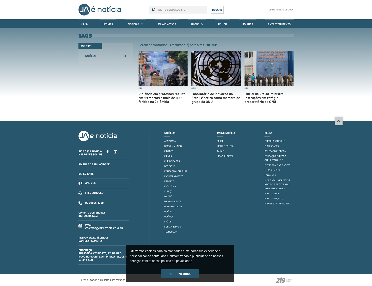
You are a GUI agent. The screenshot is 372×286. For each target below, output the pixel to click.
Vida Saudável (225, 156)
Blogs (195, 24)
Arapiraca (170, 141)
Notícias (133, 24)
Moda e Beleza (225, 146)
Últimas (107, 24)
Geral (220, 141)
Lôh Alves (270, 175)
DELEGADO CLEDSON (275, 151)
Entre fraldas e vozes (277, 165)
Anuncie (90, 183)
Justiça (168, 191)
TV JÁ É (220, 151)
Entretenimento (279, 24)
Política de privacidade (94, 164)
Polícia (222, 24)
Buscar (217, 10)
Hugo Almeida (272, 170)
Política (247, 24)
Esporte (169, 181)
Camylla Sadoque (274, 141)
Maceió (168, 196)
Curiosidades (172, 161)
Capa (84, 24)
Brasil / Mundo (173, 146)
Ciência (168, 156)
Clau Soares (271, 146)
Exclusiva (170, 186)
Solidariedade (172, 226)
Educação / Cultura (175, 171)
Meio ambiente (172, 201)
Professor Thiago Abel (277, 203)
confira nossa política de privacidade (167, 261)
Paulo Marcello (273, 198)
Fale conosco (94, 193)
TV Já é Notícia (167, 24)
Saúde (167, 221)
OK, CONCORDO (180, 273)
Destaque (169, 166)
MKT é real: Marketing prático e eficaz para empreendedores (277, 184)
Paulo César (271, 193)
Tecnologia (170, 231)
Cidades (168, 151)
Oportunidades (173, 206)
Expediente (86, 173)
